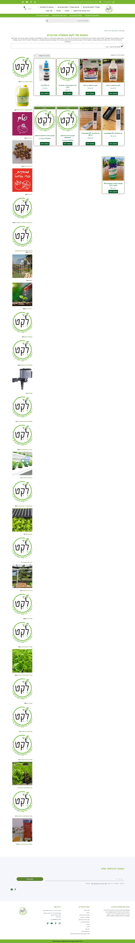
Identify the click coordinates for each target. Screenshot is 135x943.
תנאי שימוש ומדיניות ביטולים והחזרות (79, 933)
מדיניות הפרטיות (99, 883)
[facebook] (30, 2)
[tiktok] (22, 2)
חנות (88, 926)
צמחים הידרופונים (76, 15)
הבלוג (67, 10)
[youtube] (26, 2)
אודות (58, 10)
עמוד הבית (121, 31)
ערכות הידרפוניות (47, 7)
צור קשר (49, 10)
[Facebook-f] (15, 889)
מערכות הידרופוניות (92, 15)
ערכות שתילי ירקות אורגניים (68, 7)
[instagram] (34, 2)
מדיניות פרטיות (85, 931)
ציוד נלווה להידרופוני (81, 10)
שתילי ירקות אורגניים (91, 7)
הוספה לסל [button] (113, 93)
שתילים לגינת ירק (43, 15)
